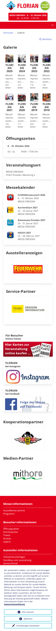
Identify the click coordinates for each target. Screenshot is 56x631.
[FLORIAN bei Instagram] (28, 376)
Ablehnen (28, 618)
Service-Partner (21, 291)
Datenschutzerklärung (14, 604)
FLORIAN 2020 (22, 107)
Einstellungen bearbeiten (28, 625)
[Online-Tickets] (45, 6)
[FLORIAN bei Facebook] (28, 403)
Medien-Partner (18, 458)
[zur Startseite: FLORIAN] (22, 6)
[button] (52, 25)
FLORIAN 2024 (22, 68)
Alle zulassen (28, 612)
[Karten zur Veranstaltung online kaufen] (28, 348)
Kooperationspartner (23, 421)
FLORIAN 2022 (47, 68)
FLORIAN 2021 (9, 107)
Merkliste (47, 39)
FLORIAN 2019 (34, 107)
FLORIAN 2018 (47, 107)
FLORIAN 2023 (34, 68)
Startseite (8, 32)
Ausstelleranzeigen (24, 252)
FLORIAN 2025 (9, 68)
